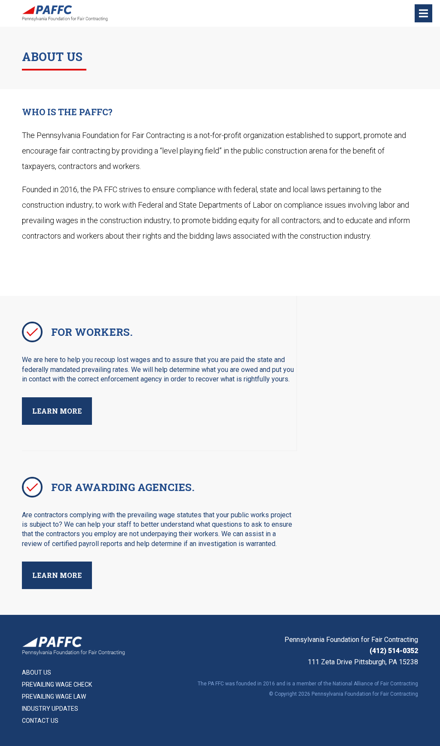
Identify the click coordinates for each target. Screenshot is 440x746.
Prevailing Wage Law (54, 696)
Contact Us (40, 720)
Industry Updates (50, 708)
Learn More (57, 410)
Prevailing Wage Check (57, 684)
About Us (36, 672)
